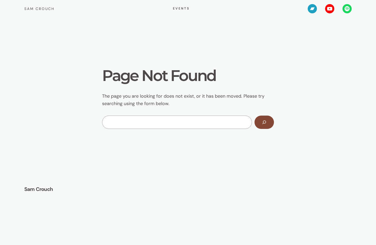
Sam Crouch (39, 8)
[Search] (264, 122)
